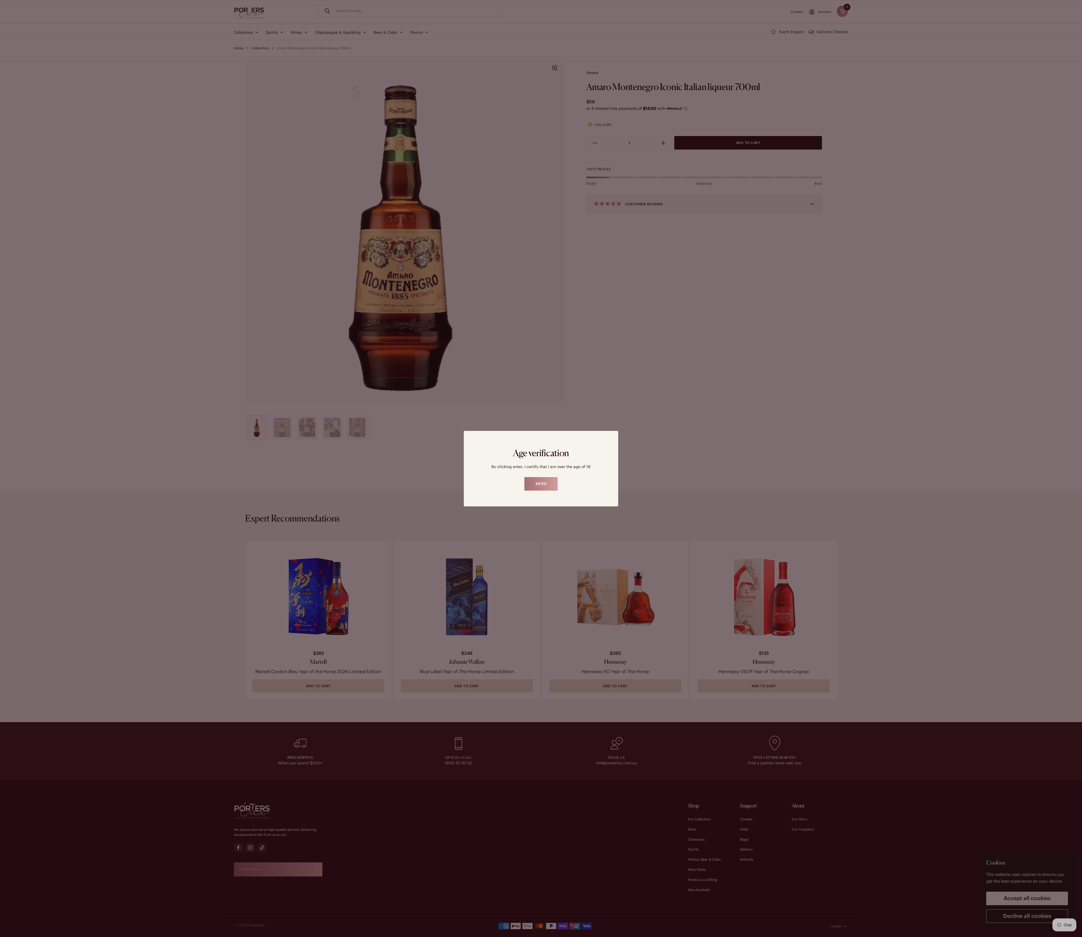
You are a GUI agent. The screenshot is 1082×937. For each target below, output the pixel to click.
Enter (541, 484)
